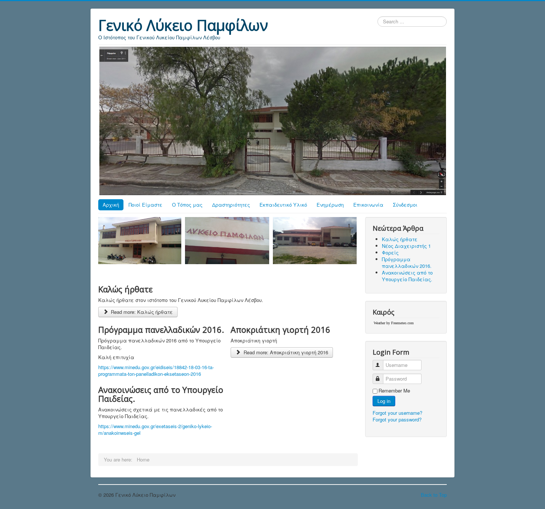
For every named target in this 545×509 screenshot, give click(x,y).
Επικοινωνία (368, 204)
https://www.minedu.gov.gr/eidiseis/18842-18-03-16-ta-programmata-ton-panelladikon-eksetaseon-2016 (156, 370)
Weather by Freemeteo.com (394, 323)
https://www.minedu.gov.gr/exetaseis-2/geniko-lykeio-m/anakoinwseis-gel (155, 429)
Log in (383, 400)
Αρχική (111, 204)
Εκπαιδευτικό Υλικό (283, 204)
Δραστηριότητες (231, 204)
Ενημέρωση (330, 204)
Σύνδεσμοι (405, 204)
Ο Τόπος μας (187, 204)
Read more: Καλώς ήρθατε (141, 311)
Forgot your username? (397, 412)
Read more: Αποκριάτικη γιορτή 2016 (285, 352)
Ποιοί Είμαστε (145, 204)
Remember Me (394, 390)
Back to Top (434, 494)
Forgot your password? (397, 419)
